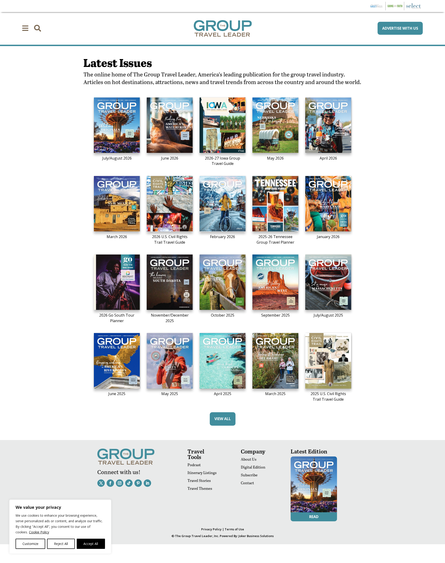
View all (222, 418)
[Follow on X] (101, 483)
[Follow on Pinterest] (138, 483)
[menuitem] (25, 28)
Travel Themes (200, 488)
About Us (248, 459)
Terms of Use (234, 529)
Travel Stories (199, 480)
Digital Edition (253, 467)
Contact (247, 482)
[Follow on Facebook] (110, 483)
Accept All (90, 543)
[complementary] (60, 527)
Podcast (194, 464)
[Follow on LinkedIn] (147, 483)
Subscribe (249, 474)
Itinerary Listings (202, 472)
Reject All (61, 543)
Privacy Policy (211, 529)
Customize (30, 543)
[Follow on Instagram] (119, 483)
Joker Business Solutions (256, 536)
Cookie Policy (39, 532)
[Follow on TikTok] (129, 483)
